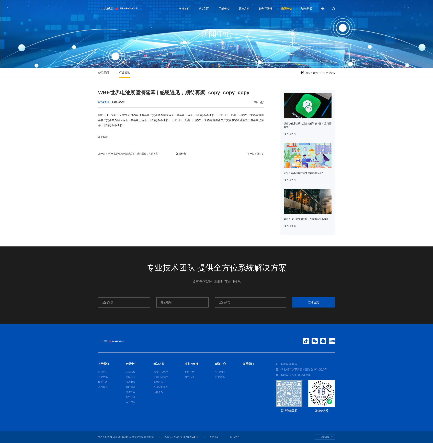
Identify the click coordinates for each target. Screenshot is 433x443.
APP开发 (130, 397)
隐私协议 (235, 437)
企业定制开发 (161, 387)
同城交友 (130, 377)
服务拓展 (189, 377)
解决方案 (244, 8)
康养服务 (130, 382)
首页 (308, 72)
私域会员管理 (161, 371)
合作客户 (103, 387)
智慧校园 (158, 382)
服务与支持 (265, 8)
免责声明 (214, 437)
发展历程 (103, 382)
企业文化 (103, 377)
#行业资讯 (103, 102)
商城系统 (130, 371)
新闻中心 (286, 8)
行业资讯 (124, 72)
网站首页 (184, 8)
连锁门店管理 (161, 377)
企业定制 (130, 402)
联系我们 (306, 8)
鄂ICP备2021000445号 (186, 437)
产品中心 (224, 8)
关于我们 (204, 8)
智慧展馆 (158, 392)
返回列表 (181, 153)
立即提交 (313, 302)
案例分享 (189, 371)
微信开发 (130, 392)
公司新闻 (103, 72)
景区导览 (130, 387)
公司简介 (103, 371)
